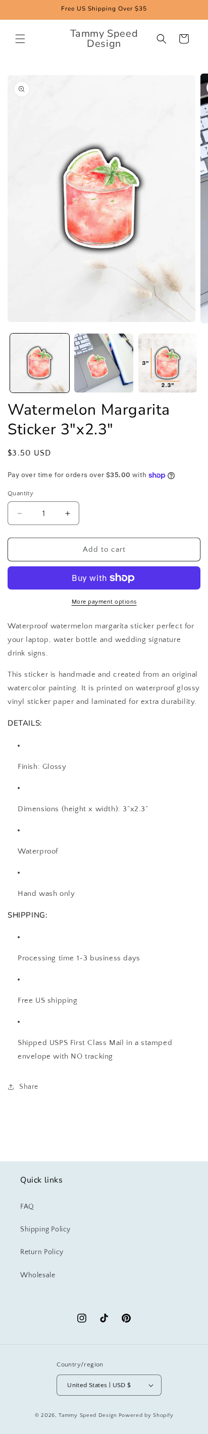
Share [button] (28, 1087)
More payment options (104, 602)
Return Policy (42, 1252)
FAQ (27, 1207)
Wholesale (37, 1275)
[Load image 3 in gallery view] (167, 363)
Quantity (20, 493)
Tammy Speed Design (88, 1415)
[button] (20, 39)
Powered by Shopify (146, 1415)
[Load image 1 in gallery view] (39, 363)
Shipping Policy (45, 1229)
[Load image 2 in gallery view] (103, 363)
